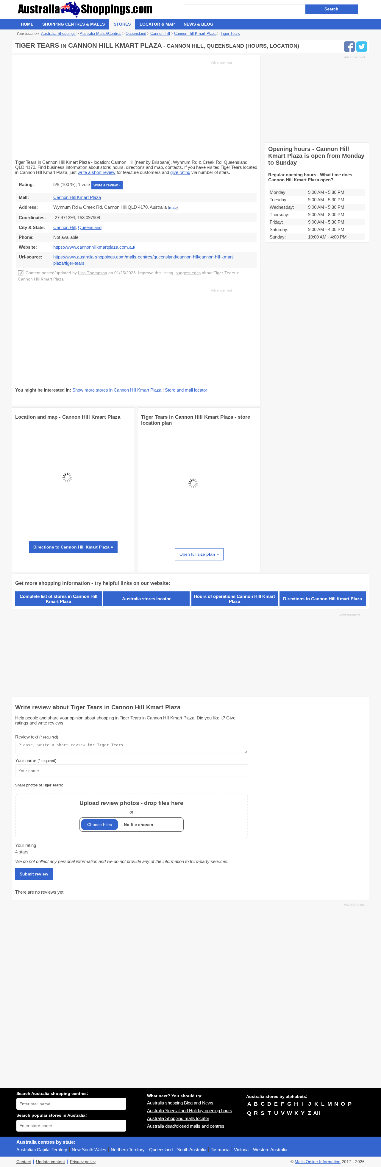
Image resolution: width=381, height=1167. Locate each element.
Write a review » (107, 185)
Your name (35, 760)
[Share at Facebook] (349, 46)
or (131, 807)
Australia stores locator (146, 598)
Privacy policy (83, 1162)
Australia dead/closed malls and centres (185, 1126)
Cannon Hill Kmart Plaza (77, 197)
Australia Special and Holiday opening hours (189, 1110)
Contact (23, 1162)
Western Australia (270, 1149)
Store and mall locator (186, 389)
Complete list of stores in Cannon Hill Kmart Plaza (58, 599)
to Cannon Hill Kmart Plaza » (73, 547)
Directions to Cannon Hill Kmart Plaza (322, 598)
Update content (50, 1162)
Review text (36, 736)
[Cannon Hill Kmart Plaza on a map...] (67, 527)
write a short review (96, 172)
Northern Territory (128, 1149)
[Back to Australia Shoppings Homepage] (100, 9)
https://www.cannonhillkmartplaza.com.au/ (94, 247)
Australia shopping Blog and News (180, 1102)
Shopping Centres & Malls (73, 24)
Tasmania (220, 1149)
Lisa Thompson (92, 273)
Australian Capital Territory (41, 1149)
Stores (122, 24)
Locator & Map (157, 24)
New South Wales (89, 1149)
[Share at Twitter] (361, 46)
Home (27, 24)
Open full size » (199, 554)
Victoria (241, 1149)
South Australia (191, 1149)
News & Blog (198, 24)
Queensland (161, 1149)
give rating (180, 172)
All (316, 1113)
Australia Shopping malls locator (178, 1118)
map (173, 207)
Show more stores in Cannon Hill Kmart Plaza (116, 389)
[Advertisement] (123, 109)
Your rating (25, 845)
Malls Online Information (318, 1162)
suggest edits (188, 273)
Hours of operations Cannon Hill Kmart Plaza (234, 599)
